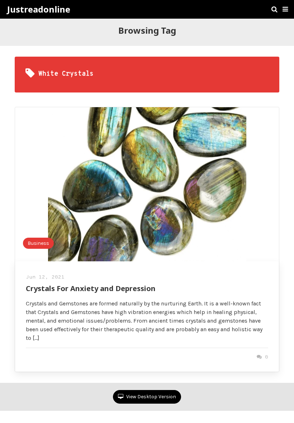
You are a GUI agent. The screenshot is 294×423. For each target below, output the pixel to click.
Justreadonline (38, 9)
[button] (285, 9)
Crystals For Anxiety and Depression (91, 288)
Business (38, 243)
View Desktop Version (150, 397)
